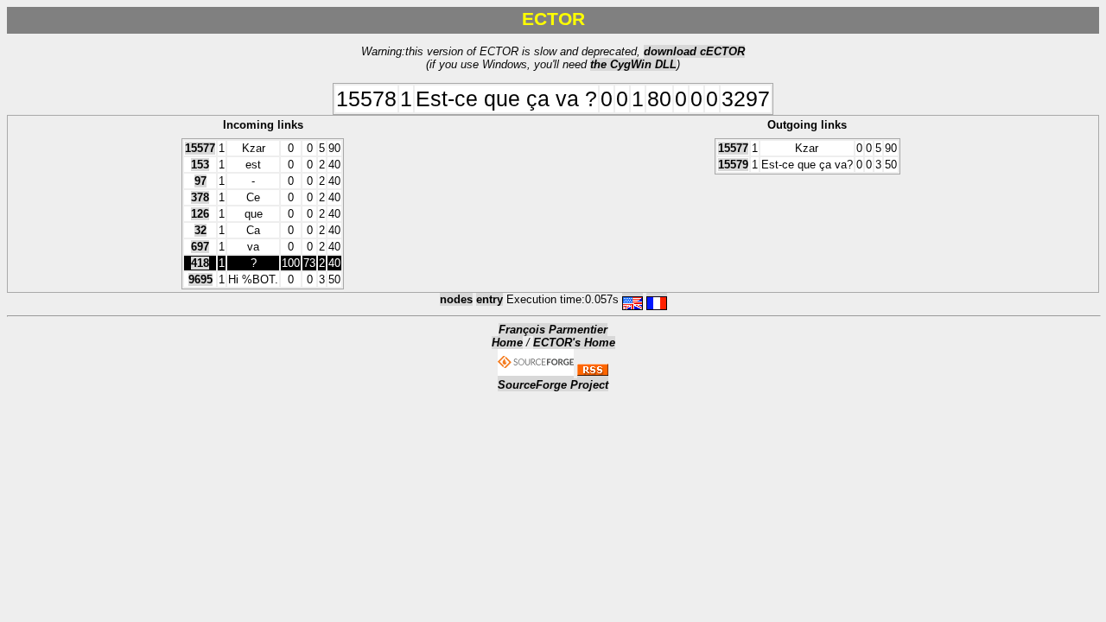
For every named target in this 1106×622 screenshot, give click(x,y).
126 (200, 213)
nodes (456, 299)
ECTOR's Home (574, 342)
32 (200, 230)
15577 (200, 148)
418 (200, 263)
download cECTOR (694, 51)
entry (489, 299)
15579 (733, 164)
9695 (200, 279)
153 (200, 164)
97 (200, 181)
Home (507, 342)
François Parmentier (553, 329)
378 (200, 197)
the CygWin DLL (633, 64)
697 (200, 246)
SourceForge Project (553, 384)
